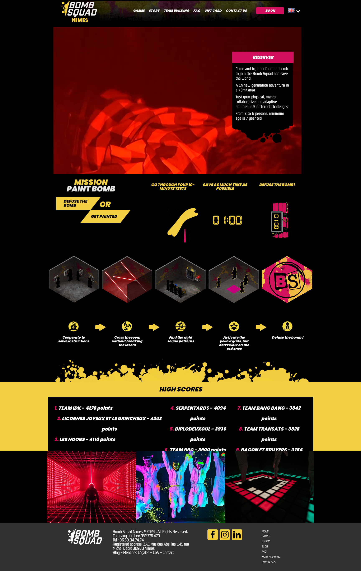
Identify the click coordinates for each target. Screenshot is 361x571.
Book (270, 10)
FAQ (196, 10)
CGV (156, 552)
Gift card (212, 10)
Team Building (176, 10)
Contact (168, 552)
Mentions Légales (136, 552)
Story (154, 10)
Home (265, 531)
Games (139, 10)
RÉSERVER (263, 57)
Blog (116, 552)
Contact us (236, 10)
